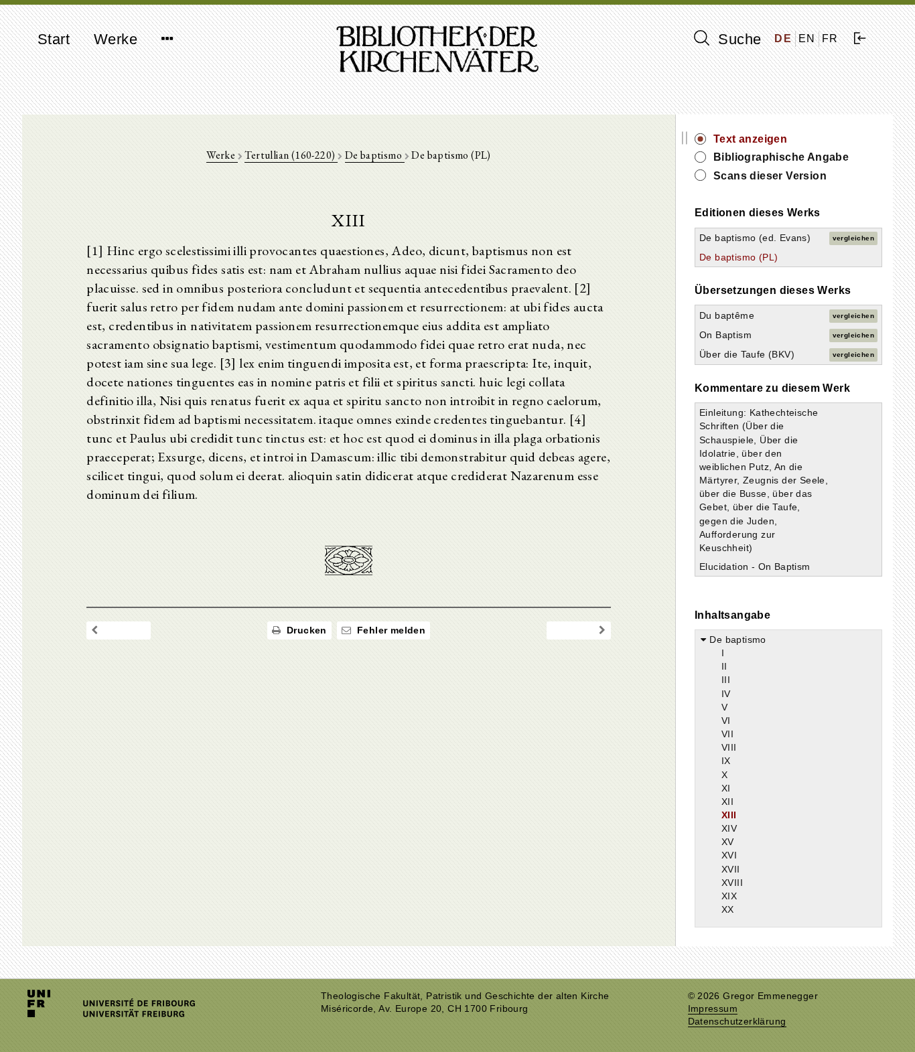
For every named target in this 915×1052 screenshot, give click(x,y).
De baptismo (375, 155)
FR (830, 38)
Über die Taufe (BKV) (746, 354)
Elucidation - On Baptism (755, 566)
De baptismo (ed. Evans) (755, 237)
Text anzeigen (750, 139)
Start (54, 39)
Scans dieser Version (770, 175)
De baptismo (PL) (738, 257)
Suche (737, 39)
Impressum (713, 1009)
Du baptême (726, 315)
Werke (115, 39)
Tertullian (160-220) (290, 155)
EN (807, 38)
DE (783, 38)
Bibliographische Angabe (781, 157)
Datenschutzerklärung (737, 1022)
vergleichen (853, 238)
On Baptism (725, 334)
